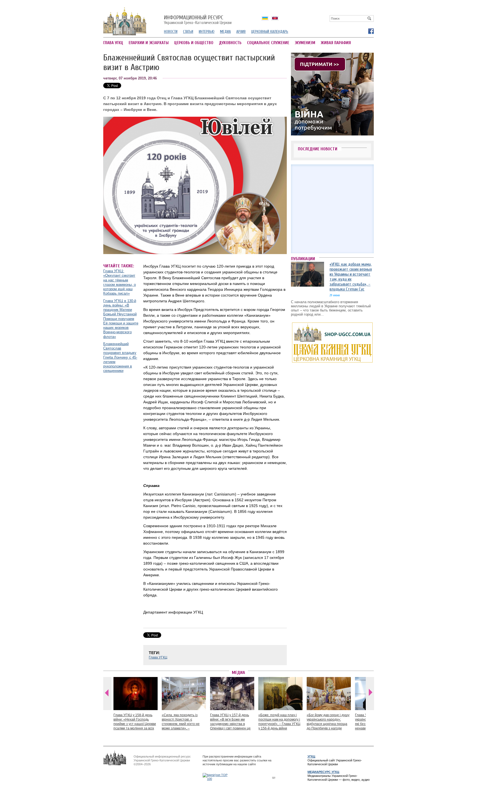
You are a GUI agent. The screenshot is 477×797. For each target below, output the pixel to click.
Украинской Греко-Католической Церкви (198, 20)
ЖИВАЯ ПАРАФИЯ (336, 43)
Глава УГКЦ (158, 657)
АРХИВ (241, 31)
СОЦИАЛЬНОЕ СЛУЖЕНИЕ (268, 43)
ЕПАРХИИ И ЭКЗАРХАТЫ (149, 43)
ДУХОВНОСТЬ (230, 43)
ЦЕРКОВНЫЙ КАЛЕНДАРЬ (269, 31)
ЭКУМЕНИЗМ (305, 43)
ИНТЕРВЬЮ (206, 31)
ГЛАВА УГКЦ (113, 43)
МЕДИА (225, 31)
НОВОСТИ (170, 31)
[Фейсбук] (371, 31)
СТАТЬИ (188, 31)
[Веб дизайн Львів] (274, 777)
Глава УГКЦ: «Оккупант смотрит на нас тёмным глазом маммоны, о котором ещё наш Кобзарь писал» (119, 282)
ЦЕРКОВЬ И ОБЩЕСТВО (193, 43)
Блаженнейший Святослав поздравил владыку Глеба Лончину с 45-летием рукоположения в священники (120, 357)
